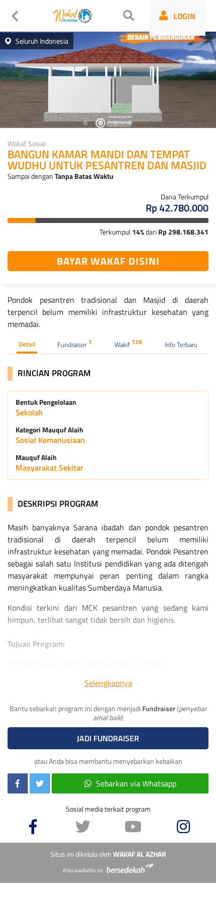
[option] (108, 78)
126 (137, 342)
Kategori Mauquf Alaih (49, 429)
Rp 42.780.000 (177, 207)
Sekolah (29, 412)
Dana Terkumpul (184, 196)
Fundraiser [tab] (74, 343)
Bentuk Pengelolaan (46, 402)
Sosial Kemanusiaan (50, 440)
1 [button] (85, 123)
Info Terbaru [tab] (181, 344)
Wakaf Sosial (27, 143)
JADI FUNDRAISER (108, 738)
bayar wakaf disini (108, 261)
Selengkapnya (108, 683)
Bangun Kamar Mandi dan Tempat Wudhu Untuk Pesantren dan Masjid (107, 160)
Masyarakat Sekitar (49, 468)
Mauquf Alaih (36, 457)
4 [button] (131, 123)
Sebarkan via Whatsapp (136, 783)
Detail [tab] (27, 344)
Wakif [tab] (128, 343)
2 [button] (100, 123)
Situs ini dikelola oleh (108, 854)
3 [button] (116, 123)
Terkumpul (114, 231)
